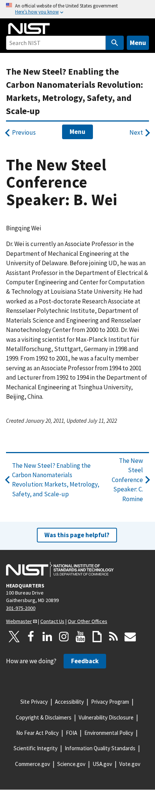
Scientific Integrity (36, 748)
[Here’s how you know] (77, 9)
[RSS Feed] (113, 636)
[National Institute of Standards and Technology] (60, 569)
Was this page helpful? (76, 535)
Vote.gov (129, 763)
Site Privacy (34, 701)
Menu (138, 42)
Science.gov (71, 763)
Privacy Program (110, 701)
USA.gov (102, 763)
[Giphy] (97, 636)
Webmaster (19, 621)
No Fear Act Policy (37, 732)
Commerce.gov (32, 763)
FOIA (71, 732)
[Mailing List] (130, 636)
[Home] (29, 28)
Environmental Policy (108, 732)
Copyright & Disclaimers (43, 717)
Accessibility (69, 701)
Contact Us (52, 621)
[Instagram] (64, 636)
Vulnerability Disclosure (106, 717)
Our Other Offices (87, 621)
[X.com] (14, 636)
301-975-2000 (20, 608)
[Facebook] (31, 636)
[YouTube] (80, 636)
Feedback (85, 661)
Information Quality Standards (100, 748)
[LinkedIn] (47, 636)
